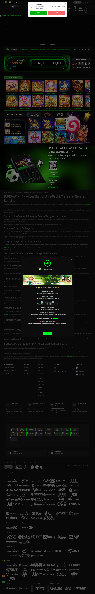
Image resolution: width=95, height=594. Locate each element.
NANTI (56, 13)
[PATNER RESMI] (47, 280)
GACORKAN (38, 13)
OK (47, 334)
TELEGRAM (55, 318)
